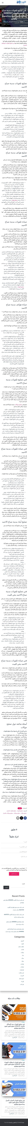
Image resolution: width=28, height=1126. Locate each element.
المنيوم (22, 940)
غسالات (22, 967)
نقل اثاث (22, 984)
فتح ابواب (22, 969)
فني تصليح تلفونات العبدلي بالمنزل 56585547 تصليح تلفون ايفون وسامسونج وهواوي (15, 1102)
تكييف (22, 943)
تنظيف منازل (21, 946)
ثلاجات (22, 949)
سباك (23, 958)
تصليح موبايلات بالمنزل (8, 813)
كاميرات (22, 975)
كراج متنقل (21, 978)
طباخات (22, 964)
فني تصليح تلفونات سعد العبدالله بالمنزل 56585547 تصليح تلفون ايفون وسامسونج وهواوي (14, 1026)
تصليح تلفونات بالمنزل (11, 810)
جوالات (20, 808)
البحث (23, 883)
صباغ (23, 961)
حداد (23, 955)
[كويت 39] (21, 3)
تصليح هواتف (14, 200)
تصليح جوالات (24, 813)
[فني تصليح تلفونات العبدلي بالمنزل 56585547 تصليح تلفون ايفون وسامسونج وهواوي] (14, 1088)
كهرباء (22, 981)
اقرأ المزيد (14, 1037)
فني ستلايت (21, 972)
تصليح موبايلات (18, 404)
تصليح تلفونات (20, 287)
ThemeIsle (6, 1122)
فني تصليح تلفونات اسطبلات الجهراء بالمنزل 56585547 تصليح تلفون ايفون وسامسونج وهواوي (14, 1064)
